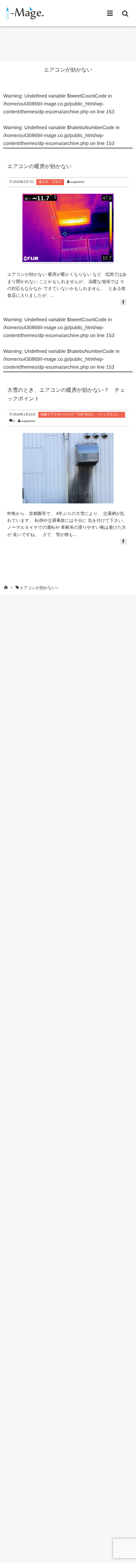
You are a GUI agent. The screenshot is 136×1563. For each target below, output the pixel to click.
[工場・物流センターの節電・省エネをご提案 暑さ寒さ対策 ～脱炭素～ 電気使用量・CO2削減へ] (24, 12)
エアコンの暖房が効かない (39, 166)
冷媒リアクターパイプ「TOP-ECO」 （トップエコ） (81, 414)
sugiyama (77, 182)
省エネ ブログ (50, 182)
